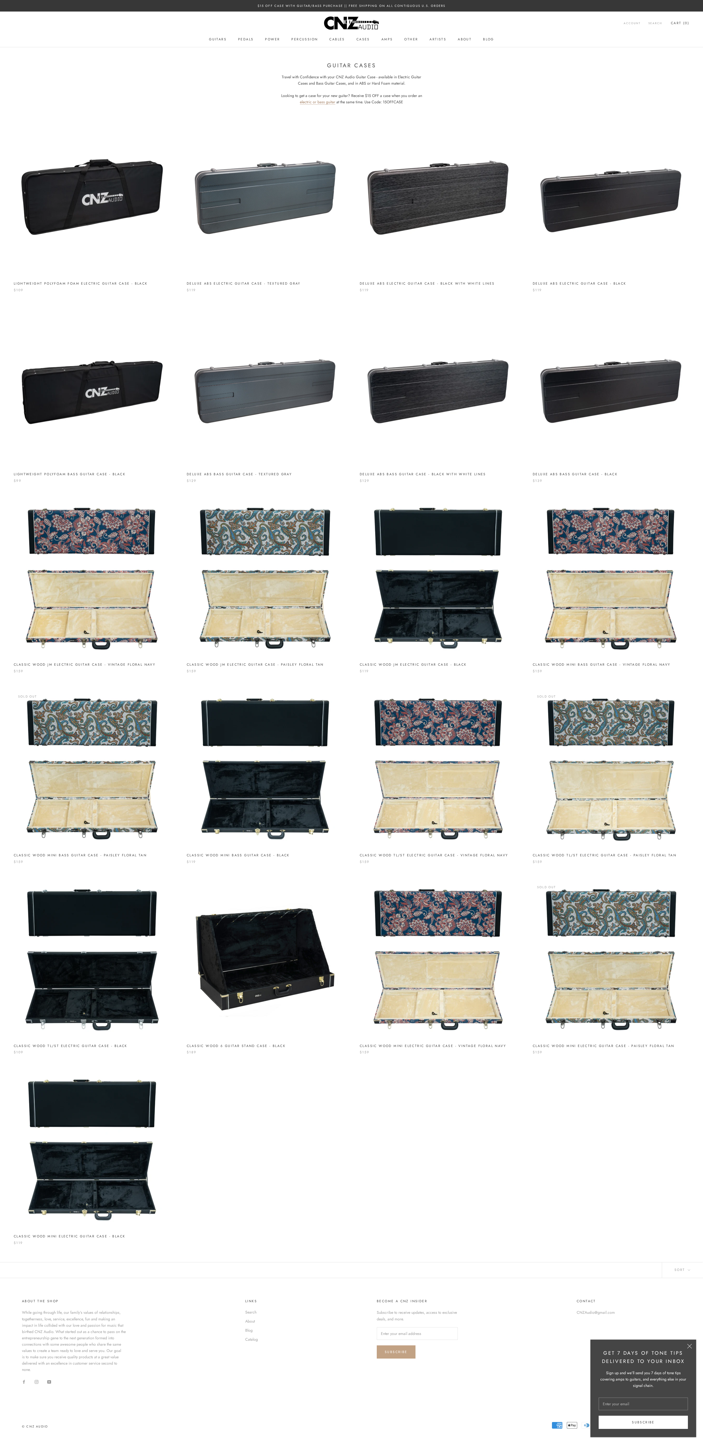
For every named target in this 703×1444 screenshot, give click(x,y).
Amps (387, 39)
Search (655, 23)
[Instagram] (36, 1381)
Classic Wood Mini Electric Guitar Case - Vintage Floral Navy (433, 1045)
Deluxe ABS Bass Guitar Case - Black (575, 474)
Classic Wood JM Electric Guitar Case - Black (413, 664)
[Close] (689, 1346)
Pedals (245, 39)
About (465, 39)
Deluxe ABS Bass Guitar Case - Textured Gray (239, 474)
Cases (363, 39)
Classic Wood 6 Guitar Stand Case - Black (236, 1045)
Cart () (680, 23)
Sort (680, 1269)
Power (272, 39)
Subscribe (643, 1422)
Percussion (304, 39)
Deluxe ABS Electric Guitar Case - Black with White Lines (427, 283)
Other (411, 39)
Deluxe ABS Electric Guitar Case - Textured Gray (244, 283)
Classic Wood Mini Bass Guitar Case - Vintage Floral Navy (601, 664)
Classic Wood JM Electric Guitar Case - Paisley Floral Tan (255, 664)
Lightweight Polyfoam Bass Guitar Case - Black (69, 474)
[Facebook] (24, 1381)
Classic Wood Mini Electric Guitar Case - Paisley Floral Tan (603, 1045)
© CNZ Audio (35, 1426)
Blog (488, 39)
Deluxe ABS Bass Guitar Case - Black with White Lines (423, 474)
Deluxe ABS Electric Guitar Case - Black (579, 283)
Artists (437, 39)
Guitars (218, 39)
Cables (337, 39)
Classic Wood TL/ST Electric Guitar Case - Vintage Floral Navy (434, 855)
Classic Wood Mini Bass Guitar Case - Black (238, 855)
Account (632, 23)
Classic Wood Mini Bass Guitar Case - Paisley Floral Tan (80, 855)
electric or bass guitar (317, 102)
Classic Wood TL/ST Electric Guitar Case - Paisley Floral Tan (604, 855)
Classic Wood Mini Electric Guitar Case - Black (69, 1236)
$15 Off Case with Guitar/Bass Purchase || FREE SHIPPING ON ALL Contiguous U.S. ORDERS (352, 6)
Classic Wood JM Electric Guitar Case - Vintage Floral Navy (84, 664)
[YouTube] (49, 1381)
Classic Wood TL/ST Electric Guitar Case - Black (70, 1045)
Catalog (251, 1339)
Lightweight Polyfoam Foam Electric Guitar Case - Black (81, 283)
